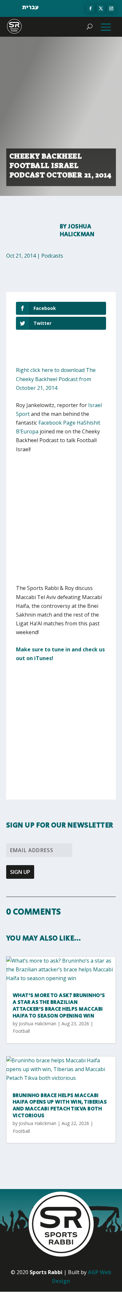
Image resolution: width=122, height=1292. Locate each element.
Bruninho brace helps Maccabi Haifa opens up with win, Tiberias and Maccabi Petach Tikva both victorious (60, 1105)
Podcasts (52, 255)
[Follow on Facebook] (90, 8)
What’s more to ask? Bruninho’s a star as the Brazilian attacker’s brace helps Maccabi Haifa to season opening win (59, 1005)
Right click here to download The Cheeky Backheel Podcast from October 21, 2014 (56, 378)
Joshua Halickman (77, 230)
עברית (30, 7)
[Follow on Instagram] (111, 8)
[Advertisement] (61, 523)
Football (21, 1031)
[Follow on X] (101, 8)
